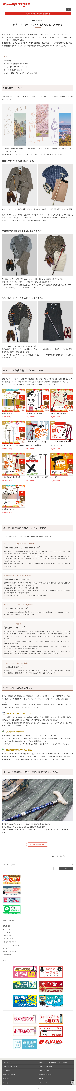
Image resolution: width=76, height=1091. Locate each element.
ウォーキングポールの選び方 (10, 1066)
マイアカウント (7, 1078)
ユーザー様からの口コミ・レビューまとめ (17, 67)
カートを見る (6, 1082)
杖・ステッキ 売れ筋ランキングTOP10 (16, 64)
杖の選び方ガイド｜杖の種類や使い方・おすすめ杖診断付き (53, 1062)
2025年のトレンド (10, 61)
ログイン (41, 1078)
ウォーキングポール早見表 (45, 1066)
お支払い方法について (44, 1070)
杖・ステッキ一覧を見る (37, 844)
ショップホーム (7, 1062)
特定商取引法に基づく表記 (45, 1074)
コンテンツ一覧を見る (58, 856)
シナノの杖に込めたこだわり (13, 70)
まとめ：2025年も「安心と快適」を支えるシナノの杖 (21, 73)
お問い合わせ (6, 1070)
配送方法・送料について (9, 1074)
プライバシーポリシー (44, 1082)
